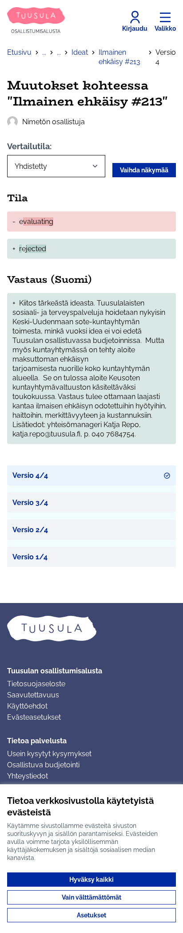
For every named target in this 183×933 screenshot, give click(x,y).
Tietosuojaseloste (36, 684)
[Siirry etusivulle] (91, 628)
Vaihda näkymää (144, 170)
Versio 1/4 (30, 557)
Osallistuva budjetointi (43, 765)
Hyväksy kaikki (91, 879)
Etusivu (19, 52)
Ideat (80, 52)
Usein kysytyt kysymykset (49, 754)
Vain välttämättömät (91, 897)
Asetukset (91, 915)
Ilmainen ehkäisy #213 (119, 57)
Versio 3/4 (30, 502)
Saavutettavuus (33, 695)
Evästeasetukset (34, 717)
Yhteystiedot (27, 776)
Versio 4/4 (30, 475)
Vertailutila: (29, 146)
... (44, 52)
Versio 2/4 (30, 530)
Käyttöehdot (27, 706)
